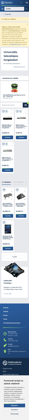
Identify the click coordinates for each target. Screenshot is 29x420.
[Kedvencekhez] (12, 110)
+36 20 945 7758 (13, 340)
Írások (5, 315)
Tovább (14, 257)
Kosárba (7, 137)
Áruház (5, 308)
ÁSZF (4, 371)
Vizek (5, 319)
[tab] (6, 183)
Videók (5, 311)
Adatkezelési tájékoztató (11, 374)
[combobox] (11, 105)
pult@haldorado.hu (15, 44)
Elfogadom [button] (14, 405)
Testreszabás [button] (14, 414)
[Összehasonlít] (12, 113)
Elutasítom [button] (14, 409)
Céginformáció (7, 368)
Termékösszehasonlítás (11, 323)
